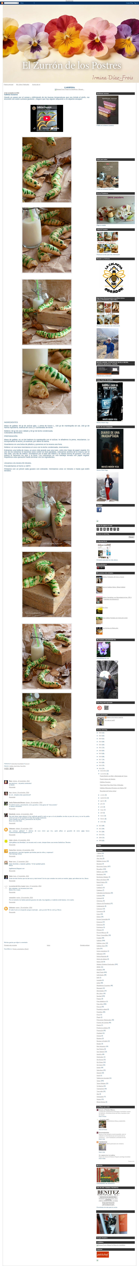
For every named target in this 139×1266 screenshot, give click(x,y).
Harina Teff (100, 961)
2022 (100, 744)
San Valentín (100, 1051)
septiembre (103, 798)
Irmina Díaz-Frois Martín (17, 763)
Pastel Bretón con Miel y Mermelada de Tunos (113, 776)
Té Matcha (100, 1086)
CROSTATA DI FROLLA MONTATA (116, 1121)
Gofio (98, 948)
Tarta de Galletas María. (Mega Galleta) (113, 587)
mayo (102, 810)
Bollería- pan (100, 871)
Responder (12, 787)
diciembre (103, 771)
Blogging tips (69, 1)
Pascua (99, 1006)
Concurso (99, 909)
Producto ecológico (102, 1028)
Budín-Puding (101, 882)
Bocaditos (100, 869)
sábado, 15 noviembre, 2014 (24, 828)
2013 (100, 825)
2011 (100, 831)
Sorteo (99, 1067)
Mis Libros (100, 993)
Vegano (99, 1099)
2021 (100, 747)
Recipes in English (102, 1041)
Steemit (99, 1073)
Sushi (98, 1075)
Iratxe (11, 840)
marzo (102, 816)
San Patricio (100, 1049)
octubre (102, 795)
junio (101, 807)
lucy (10, 792)
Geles (11, 876)
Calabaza (99, 890)
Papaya (99, 999)
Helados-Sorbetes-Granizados (105, 964)
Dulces (99, 916)
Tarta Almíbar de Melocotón (110, 628)
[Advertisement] (115, 142)
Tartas (98, 1081)
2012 (100, 828)
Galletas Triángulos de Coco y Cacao (113, 577)
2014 (100, 768)
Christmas (100, 901)
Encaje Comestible (102, 919)
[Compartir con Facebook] (11, 769)
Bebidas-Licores (101, 861)
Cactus (99, 885)
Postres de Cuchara (102, 1022)
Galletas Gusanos (105, 782)
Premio (99, 1025)
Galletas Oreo (101, 946)
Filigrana (99, 930)
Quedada (99, 1033)
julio (101, 804)
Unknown (12, 828)
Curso (98, 914)
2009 (100, 837)
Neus (10, 781)
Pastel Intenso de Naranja (107, 779)
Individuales (100, 975)
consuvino (12, 897)
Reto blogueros (101, 1046)
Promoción (100, 1030)
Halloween (100, 954)
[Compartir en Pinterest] (13, 769)
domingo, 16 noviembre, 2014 (25, 850)
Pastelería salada (102, 1009)
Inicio (48, 945)
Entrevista (100, 924)
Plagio (98, 1017)
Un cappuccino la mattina (107, 1155)
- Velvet (99, 853)
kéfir (98, 977)
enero (102, 822)
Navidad (99, 996)
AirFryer (99, 856)
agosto (102, 801)
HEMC (99, 967)
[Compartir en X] (9, 769)
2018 (100, 756)
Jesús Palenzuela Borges (17, 802)
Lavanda (99, 980)
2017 (100, 759)
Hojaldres (99, 969)
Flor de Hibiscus (101, 932)
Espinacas (100, 927)
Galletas (11, 766)
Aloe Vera (99, 858)
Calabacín (100, 887)
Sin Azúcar (100, 1059)
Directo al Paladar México (107, 1110)
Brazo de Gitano (101, 879)
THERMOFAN (103, 1142)
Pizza (98, 1014)
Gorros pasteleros (102, 951)
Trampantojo (100, 1089)
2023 (100, 741)
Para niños (23, 766)
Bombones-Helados (102, 877)
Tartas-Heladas (101, 1083)
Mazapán (99, 988)
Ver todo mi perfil (110, 720)
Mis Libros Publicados (22, 84)
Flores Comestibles (102, 935)
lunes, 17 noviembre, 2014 (20, 861)
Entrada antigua (84, 945)
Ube (98, 1094)
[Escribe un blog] (7, 769)
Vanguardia (100, 1096)
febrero (102, 819)
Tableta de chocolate (103, 1078)
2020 (100, 750)
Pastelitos (100, 1012)
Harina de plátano (102, 959)
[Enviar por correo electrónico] (5, 769)
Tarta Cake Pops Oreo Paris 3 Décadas (111, 785)
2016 (100, 762)
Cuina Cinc (12, 850)
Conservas (100, 911)
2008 (100, 840)
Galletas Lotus (101, 943)
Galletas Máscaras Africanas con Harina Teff (113, 788)
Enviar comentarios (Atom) (20, 949)
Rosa (10, 861)
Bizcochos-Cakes (102, 866)
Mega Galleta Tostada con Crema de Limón (115, 618)
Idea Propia (17, 766)
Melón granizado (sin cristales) (115, 1143)
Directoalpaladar (104, 1132)
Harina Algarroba (101, 956)
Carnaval (99, 898)
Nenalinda (12, 814)
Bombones (100, 874)
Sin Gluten (100, 1062)
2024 (100, 738)
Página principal (8, 84)
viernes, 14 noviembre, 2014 (21, 781)
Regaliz (99, 1044)
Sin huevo (100, 1065)
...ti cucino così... (104, 1119)
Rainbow (99, 1038)
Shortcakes (100, 1057)
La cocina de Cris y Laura (17, 886)
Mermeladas (100, 991)
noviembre (103, 774)
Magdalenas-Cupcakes (103, 985)
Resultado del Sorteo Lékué (108, 791)
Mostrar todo (131, 1161)
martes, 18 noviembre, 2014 (24, 897)
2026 (100, 733)
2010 (100, 834)
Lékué (98, 983)
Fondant (99, 938)
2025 (100, 736)
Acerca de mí (36, 84)
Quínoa (99, 1036)
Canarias (99, 895)
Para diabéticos (101, 1001)
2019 (100, 753)
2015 (100, 765)
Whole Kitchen (101, 1102)
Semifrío (99, 1054)
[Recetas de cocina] (103, 1257)
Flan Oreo (105, 607)
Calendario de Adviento (103, 893)
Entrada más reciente (10, 945)
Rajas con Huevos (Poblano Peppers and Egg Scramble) (114, 1157)
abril (101, 813)
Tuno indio (100, 1091)
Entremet (99, 922)
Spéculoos (100, 1070)
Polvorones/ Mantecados (104, 1020)
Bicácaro (99, 864)
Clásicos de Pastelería (103, 903)
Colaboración (100, 906)
